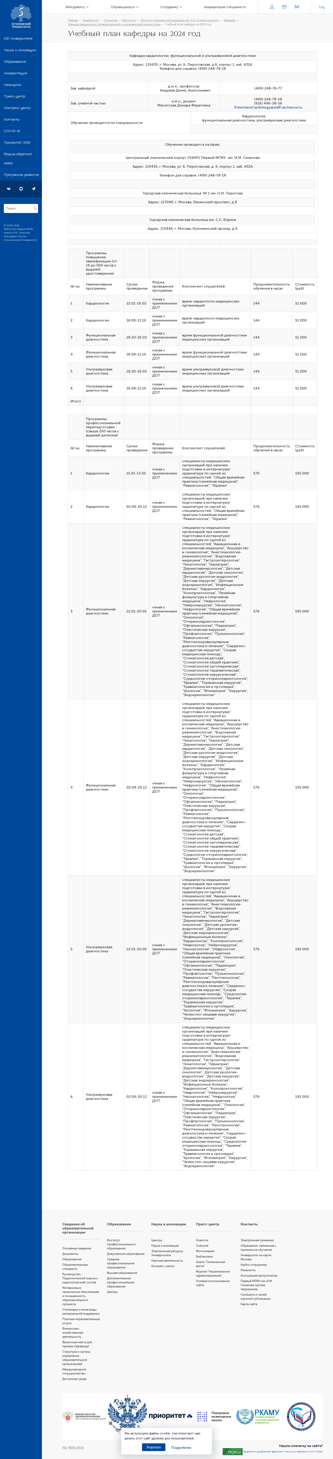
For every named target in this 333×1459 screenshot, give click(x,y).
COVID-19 (12, 132)
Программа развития (21, 175)
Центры (112, 1292)
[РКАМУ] (258, 1416)
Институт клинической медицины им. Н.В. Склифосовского (180, 20)
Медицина (12, 85)
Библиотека (204, 1256)
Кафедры (229, 20)
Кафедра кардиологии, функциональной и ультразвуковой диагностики (114, 24)
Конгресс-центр (17, 109)
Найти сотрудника (254, 1264)
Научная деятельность (167, 1260)
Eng (322, 7)
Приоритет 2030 (17, 143)
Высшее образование (122, 1273)
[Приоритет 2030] (171, 1417)
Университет (90, 20)
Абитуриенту (75, 7)
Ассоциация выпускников (259, 1275)
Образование (15, 62)
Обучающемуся (123, 7)
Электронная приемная (257, 1240)
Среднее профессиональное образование (120, 1263)
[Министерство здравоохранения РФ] (84, 1417)
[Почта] (284, 7)
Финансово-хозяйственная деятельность (72, 1332)
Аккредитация (15, 74)
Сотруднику (169, 7)
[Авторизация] (272, 7)
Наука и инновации (20, 51)
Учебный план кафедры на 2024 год (188, 24)
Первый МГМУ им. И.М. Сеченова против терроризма (257, 1285)
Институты (129, 20)
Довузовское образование (126, 1254)
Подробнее (181, 1448)
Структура (110, 20)
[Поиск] (35, 208)
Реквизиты (248, 1270)
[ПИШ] (214, 1416)
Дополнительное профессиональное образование (120, 1282)
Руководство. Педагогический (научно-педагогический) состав (80, 1278)
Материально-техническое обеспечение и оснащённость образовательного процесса (80, 1296)
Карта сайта (249, 1304)
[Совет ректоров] (301, 1416)
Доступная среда (74, 1379)
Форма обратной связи (18, 159)
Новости (202, 1240)
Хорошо (154, 1447)
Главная (73, 20)
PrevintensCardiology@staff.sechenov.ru (268, 107)
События (202, 1245)
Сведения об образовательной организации (78, 1228)
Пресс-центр (14, 97)
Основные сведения (76, 1248)
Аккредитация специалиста (225, 7)
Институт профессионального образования (121, 1244)
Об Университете (18, 39)
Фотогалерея (205, 1251)
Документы (70, 1254)
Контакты (11, 120)
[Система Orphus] (233, 1451)
